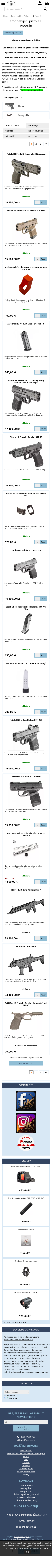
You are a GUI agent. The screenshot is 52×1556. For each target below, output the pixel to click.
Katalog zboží (26, 1488)
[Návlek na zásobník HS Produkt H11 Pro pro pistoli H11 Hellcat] (26, 511)
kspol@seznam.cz (27, 1440)
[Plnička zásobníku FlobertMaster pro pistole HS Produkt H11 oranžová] (26, 284)
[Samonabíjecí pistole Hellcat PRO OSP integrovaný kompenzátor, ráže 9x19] (25, 398)
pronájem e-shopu (29, 1539)
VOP (26, 1459)
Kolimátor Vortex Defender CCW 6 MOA (26, 1167)
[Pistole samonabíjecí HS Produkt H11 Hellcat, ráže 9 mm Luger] (26, 794)
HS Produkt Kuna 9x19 (26, 946)
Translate (13, 1398)
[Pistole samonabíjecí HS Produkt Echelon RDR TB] (26, 454)
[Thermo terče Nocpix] (26, 1240)
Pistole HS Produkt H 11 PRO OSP (26, 550)
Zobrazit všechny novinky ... (15, 1322)
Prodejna (26, 1465)
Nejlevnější (33, 125)
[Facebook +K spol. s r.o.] (26, 1110)
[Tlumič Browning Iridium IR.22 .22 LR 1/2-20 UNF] (26, 1208)
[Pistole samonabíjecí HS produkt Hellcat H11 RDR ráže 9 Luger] (26, 737)
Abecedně (32, 136)
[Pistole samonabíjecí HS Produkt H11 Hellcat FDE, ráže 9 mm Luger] (26, 228)
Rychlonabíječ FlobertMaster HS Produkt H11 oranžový (26, 268)
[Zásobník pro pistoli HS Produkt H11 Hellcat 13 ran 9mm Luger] (26, 681)
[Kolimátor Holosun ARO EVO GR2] (26, 1303)
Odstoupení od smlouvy (26, 1500)
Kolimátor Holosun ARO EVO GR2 (26, 1292)
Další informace (40, 1548)
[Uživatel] (41, 4)
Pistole (21, 106)
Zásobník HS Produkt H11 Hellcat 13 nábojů (26, 663)
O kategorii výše (11, 97)
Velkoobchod (26, 1450)
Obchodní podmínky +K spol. (26, 1494)
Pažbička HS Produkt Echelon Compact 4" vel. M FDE (26, 1004)
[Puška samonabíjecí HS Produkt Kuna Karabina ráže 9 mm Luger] (26, 907)
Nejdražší (9, 130)
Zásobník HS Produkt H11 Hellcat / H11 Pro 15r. (26, 608)
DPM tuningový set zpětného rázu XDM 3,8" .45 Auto (26, 834)
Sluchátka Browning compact (26, 1261)
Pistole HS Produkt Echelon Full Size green (26, 154)
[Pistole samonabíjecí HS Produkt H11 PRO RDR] (26, 567)
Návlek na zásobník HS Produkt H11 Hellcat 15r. (26, 494)
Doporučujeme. (12, 125)
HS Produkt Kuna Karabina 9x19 (26, 890)
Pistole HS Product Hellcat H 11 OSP (26, 720)
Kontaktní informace (26, 1497)
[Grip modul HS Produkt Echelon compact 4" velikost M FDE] (26, 1020)
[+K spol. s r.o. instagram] (26, 1123)
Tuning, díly (23, 115)
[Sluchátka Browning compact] (26, 1271)
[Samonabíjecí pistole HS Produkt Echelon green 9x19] (26, 171)
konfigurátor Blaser (26, 1471)
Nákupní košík (26, 1491)
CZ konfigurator (26, 1468)
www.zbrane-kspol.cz (21, 1537)
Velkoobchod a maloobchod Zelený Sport (26, 1453)
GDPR (26, 1456)
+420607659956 (27, 1437)
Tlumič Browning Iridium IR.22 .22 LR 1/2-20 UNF (26, 1198)
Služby (26, 1474)
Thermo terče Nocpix (26, 1229)
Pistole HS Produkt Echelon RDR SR (26, 437)
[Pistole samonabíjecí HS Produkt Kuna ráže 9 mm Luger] (26, 964)
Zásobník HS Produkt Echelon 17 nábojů (25, 324)
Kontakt (26, 1462)
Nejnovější (9, 136)
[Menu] (3, 3)
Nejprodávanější (35, 130)
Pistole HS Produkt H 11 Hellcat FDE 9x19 (26, 210)
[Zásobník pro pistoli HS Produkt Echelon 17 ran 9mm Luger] (26, 341)
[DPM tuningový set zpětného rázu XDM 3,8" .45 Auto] (26, 851)
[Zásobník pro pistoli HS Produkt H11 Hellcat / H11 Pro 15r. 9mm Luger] (26, 624)
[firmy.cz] (26, 1143)
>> (46, 143)
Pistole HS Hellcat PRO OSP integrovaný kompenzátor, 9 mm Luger (26, 381)
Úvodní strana (26, 1485)
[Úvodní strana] (11, 3)
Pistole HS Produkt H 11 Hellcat (26, 776)
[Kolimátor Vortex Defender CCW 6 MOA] (26, 1177)
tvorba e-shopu (15, 1539)
